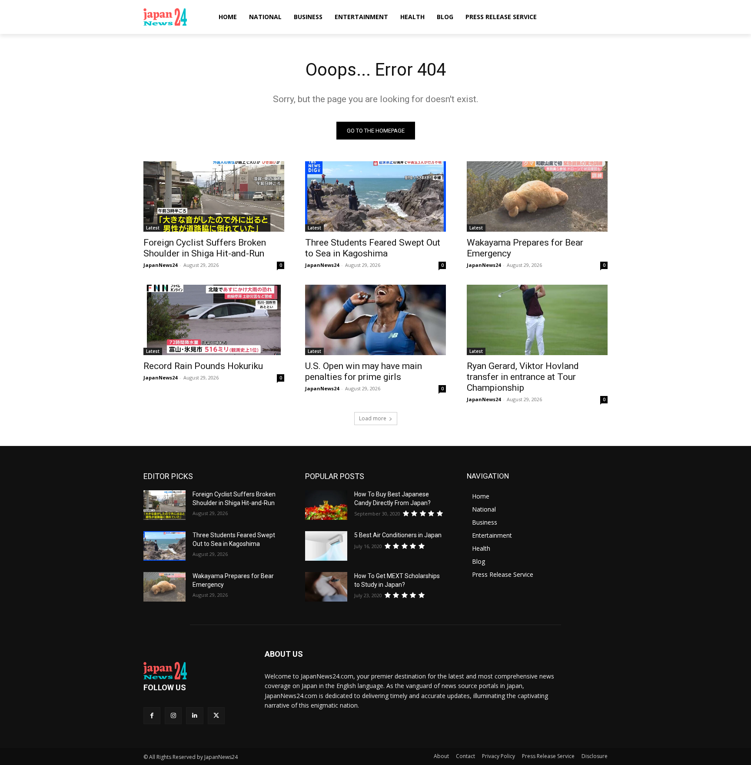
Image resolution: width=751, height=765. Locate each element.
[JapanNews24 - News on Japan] (193, 670)
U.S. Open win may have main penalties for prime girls (363, 371)
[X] (216, 715)
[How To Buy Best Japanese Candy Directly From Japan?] (326, 505)
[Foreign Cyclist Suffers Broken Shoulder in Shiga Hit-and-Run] (213, 196)
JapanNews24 (160, 265)
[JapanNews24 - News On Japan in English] (173, 17)
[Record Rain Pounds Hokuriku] (213, 320)
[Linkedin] (194, 715)
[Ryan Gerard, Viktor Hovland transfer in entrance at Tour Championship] (537, 320)
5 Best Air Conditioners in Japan (398, 535)
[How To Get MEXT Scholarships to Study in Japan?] (326, 587)
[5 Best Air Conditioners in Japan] (326, 546)
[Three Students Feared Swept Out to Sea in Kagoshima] (375, 196)
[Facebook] (151, 715)
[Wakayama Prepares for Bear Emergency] (537, 196)
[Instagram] (173, 715)
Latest (153, 228)
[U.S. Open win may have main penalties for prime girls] (375, 320)
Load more (372, 418)
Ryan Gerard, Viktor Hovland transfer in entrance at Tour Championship (523, 377)
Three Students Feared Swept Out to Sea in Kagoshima (372, 248)
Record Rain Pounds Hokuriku (203, 366)
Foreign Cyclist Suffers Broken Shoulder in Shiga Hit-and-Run (204, 248)
